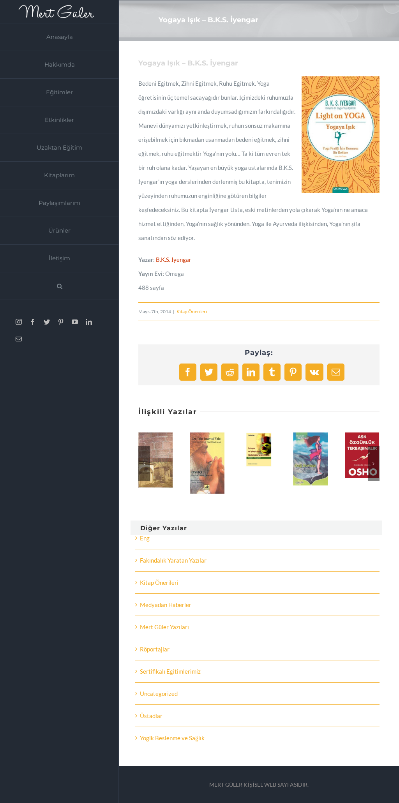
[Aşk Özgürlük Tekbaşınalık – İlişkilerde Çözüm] (362, 435)
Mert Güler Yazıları (164, 626)
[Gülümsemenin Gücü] (259, 435)
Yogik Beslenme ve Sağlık (172, 737)
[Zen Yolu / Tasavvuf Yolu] (207, 435)
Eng (145, 538)
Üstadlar (151, 715)
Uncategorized (159, 693)
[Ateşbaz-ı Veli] (155, 435)
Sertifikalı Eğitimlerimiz (170, 671)
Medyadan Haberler (165, 604)
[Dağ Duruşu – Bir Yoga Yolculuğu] (310, 435)
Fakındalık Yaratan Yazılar (173, 560)
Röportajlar (154, 649)
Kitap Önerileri (192, 311)
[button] (59, 286)
